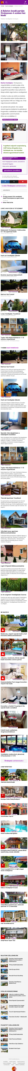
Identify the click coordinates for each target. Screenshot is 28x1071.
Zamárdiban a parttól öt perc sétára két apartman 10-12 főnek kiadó (12, 905)
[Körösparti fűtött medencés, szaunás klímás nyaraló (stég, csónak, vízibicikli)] (14, 843)
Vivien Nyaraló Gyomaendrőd (16, 1000)
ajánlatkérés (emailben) (12, 170)
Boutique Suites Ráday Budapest (10, 799)
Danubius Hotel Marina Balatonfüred (15, 982)
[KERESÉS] (6, 2)
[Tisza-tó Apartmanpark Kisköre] (4, 1013)
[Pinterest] (22, 181)
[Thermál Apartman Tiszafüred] (14, 488)
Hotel (12, 1064)
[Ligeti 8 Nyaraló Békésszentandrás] (14, 554)
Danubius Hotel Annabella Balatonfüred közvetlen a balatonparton (16, 960)
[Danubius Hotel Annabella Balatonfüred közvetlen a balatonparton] (4, 960)
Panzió (14, 1063)
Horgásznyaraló (21, 1063)
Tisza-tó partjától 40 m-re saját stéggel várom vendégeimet (12, 869)
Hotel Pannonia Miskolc (15, 1039)
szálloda (14, 814)
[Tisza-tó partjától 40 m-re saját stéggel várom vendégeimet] (14, 862)
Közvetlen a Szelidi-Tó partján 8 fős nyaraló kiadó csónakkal (13, 707)
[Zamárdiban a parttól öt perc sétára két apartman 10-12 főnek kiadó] (14, 897)
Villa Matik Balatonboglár (8, 782)
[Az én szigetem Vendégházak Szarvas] (14, 584)
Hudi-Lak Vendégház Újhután (10, 255)
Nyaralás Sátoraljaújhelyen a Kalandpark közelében (10, 434)
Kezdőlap (5, 1061)
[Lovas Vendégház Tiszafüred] (14, 305)
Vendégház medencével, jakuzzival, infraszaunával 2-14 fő (12, 755)
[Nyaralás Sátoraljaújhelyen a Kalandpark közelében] (14, 421)
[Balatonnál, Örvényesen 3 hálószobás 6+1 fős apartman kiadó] (14, 219)
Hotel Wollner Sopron (7, 816)
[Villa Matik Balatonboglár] (14, 775)
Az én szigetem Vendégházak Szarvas (13, 595)
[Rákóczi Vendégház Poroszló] (14, 880)
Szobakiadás (7, 1064)
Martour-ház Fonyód (7, 294)
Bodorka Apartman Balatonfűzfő (11, 275)
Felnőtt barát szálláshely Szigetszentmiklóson (9, 731)
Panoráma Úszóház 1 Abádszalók (18, 1016)
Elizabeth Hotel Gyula (14, 1048)
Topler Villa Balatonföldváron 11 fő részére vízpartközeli (12, 338)
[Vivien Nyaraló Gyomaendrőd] (4, 1001)
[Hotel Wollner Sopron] (14, 809)
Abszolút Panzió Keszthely (16, 975)
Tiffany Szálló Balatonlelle (16, 964)
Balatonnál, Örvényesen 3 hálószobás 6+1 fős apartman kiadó (13, 231)
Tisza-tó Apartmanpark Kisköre (17, 1011)
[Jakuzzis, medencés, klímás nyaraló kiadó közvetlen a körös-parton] (14, 647)
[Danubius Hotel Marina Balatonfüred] (4, 983)
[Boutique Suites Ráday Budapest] (14, 792)
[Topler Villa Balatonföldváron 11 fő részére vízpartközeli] (14, 327)
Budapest (8, 797)
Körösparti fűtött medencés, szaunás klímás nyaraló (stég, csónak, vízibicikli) (13, 851)
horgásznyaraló (13, 272)
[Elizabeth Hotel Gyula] (4, 1050)
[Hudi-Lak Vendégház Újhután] (14, 245)
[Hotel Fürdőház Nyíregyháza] (14, 826)
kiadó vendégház (5, 253)
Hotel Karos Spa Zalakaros (16, 1043)
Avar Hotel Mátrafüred (7, 923)
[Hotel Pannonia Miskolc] (4, 1039)
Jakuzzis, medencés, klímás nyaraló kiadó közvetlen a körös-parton (13, 658)
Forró (3, 630)
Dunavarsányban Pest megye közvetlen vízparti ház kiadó (14, 683)
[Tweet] (14, 181)
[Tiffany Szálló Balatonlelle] (4, 965)
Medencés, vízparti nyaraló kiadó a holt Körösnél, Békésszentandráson (14, 634)
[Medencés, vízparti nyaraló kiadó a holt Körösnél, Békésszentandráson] (14, 623)
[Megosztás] (5, 181)
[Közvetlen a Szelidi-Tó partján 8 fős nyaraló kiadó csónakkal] (14, 695)
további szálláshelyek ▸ (14, 186)
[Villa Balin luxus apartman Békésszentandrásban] (14, 519)
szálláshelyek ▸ (14, 761)
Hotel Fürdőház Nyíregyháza (9, 833)
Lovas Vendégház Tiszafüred (10, 314)
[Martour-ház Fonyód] (14, 286)
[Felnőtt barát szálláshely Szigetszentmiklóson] (14, 719)
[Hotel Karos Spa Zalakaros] (4, 1044)
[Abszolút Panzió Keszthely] (4, 977)
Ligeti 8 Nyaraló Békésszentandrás (12, 566)
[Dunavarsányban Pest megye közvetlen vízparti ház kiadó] (14, 671)
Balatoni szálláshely (20, 1064)
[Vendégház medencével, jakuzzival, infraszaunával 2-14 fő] (14, 743)
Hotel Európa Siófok (14, 969)
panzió (14, 939)
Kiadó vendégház (7, 1063)
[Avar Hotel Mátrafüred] (14, 916)
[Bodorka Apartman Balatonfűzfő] (14, 266)
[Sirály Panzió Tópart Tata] (14, 933)
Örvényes (7, 190)
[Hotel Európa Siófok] (4, 971)
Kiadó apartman (5, 227)
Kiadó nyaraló (16, 631)
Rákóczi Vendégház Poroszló (9, 887)
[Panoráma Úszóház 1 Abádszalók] (4, 1018)
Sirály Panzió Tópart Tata (8, 940)
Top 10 (25, 3)
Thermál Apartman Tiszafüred (11, 498)
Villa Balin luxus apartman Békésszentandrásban (9, 532)
